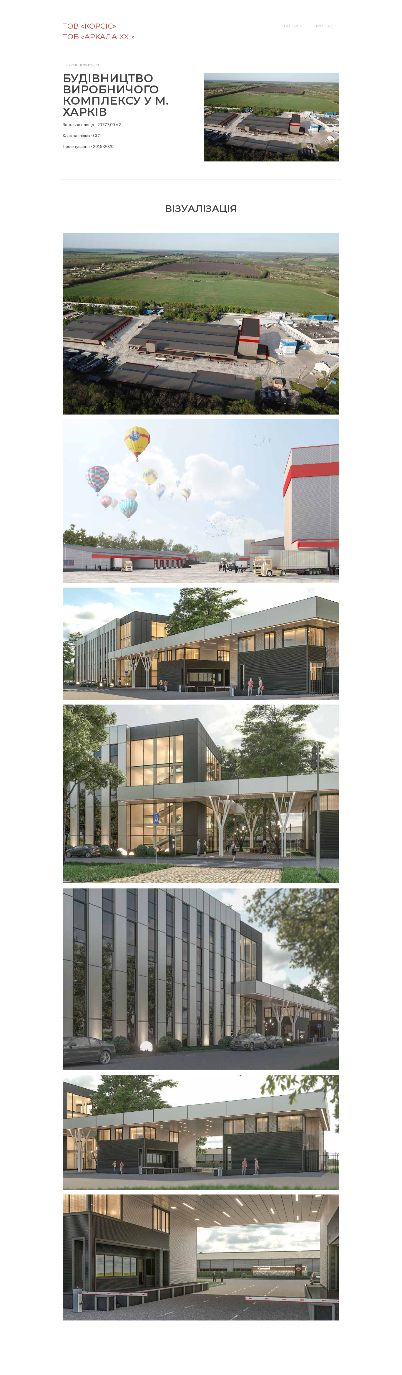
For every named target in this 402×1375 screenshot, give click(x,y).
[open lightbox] (201, 324)
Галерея (293, 26)
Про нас (323, 26)
